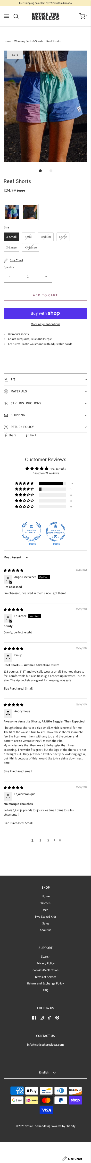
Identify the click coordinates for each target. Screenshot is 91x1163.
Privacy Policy (45, 963)
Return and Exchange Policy (45, 983)
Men (45, 910)
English (44, 1072)
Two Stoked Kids (45, 917)
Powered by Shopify (62, 1126)
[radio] (12, 212)
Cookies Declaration (45, 970)
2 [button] (40, 840)
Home (7, 41)
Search (45, 956)
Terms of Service (45, 977)
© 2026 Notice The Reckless (32, 1126)
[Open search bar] (18, 16)
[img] (13, 570)
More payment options (45, 324)
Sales (45, 923)
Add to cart (45, 295)
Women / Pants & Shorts (28, 41)
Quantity (9, 267)
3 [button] (48, 840)
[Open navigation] (6, 16)
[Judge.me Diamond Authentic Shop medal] (31, 531)
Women (45, 903)
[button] (45, 106)
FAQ (45, 990)
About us (45, 930)
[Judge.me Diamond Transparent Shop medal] (55, 531)
